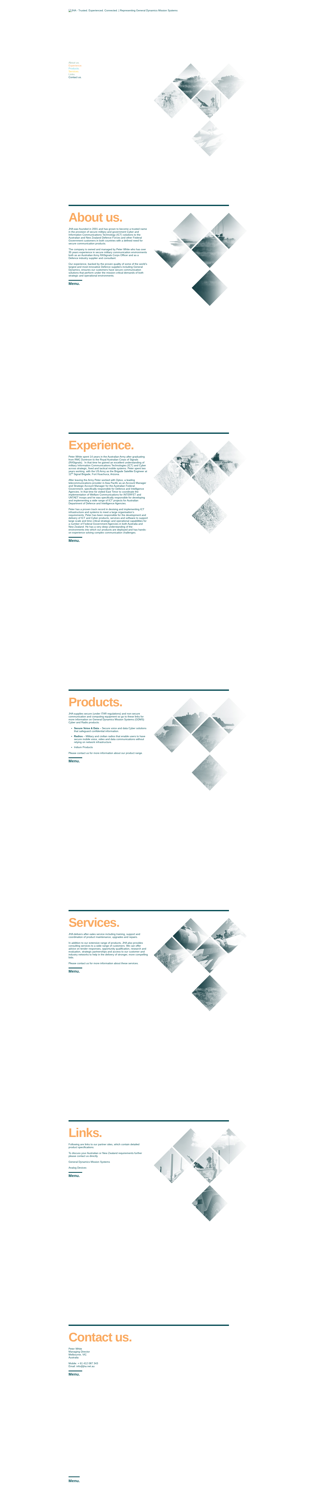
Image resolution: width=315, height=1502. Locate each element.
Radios (78, 736)
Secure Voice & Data (86, 728)
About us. (74, 62)
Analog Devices (77, 1167)
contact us (83, 1156)
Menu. (74, 283)
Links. (72, 74)
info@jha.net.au (85, 1366)
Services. (74, 71)
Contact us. (75, 77)
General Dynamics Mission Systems (89, 1161)
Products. (74, 68)
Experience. (75, 65)
